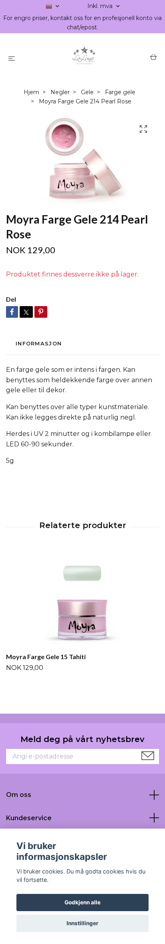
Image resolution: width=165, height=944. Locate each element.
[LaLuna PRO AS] (84, 58)
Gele (87, 92)
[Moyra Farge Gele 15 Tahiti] (82, 599)
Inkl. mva (100, 6)
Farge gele (120, 92)
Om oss (18, 795)
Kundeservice (29, 818)
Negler (60, 92)
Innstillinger (82, 923)
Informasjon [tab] (39, 344)
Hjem (31, 92)
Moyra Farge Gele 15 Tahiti (46, 656)
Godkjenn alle (82, 902)
